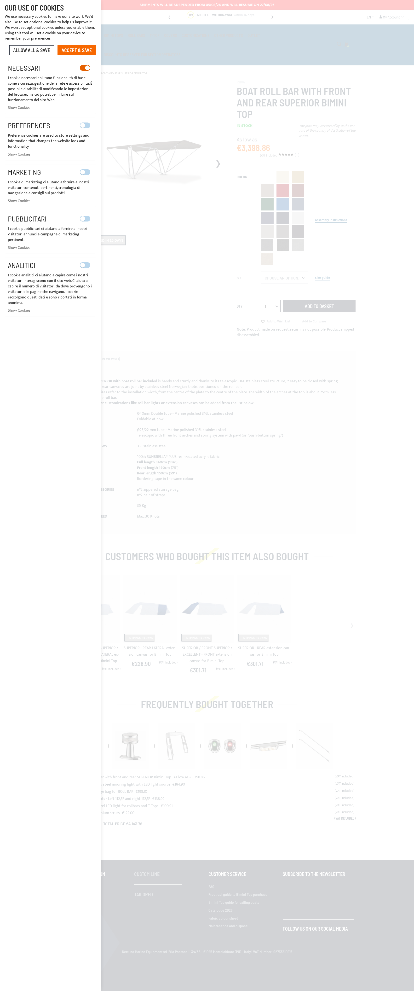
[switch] (85, 68)
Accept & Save (77, 50)
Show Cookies (19, 108)
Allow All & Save (31, 50)
